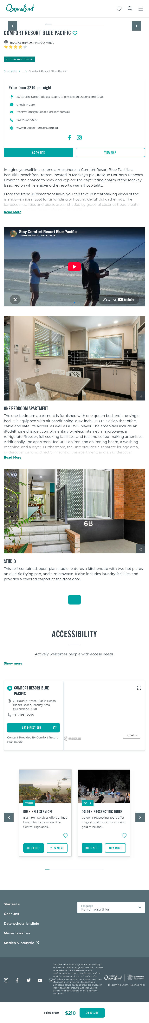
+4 (140, 396)
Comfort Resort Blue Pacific (37, 32)
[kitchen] (74, 358)
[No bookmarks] (119, 9)
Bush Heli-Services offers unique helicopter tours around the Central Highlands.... (45, 822)
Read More (12, 212)
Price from (51, 1012)
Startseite (10, 71)
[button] (12, 26)
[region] (74, 436)
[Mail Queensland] (51, 980)
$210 (70, 1012)
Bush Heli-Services (38, 811)
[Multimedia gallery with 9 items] (74, 22)
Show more (13, 663)
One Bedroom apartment (26, 408)
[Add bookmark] (75, 33)
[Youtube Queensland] (40, 980)
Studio (10, 561)
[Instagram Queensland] (6, 980)
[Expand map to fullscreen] (139, 688)
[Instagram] (79, 137)
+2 (140, 549)
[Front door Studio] (74, 511)
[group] (45, 817)
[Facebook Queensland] (17, 980)
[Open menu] (141, 9)
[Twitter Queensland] (28, 980)
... (23, 71)
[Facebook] (69, 137)
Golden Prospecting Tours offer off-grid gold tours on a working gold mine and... (104, 822)
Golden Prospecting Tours (102, 811)
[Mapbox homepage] (72, 738)
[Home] (20, 11)
